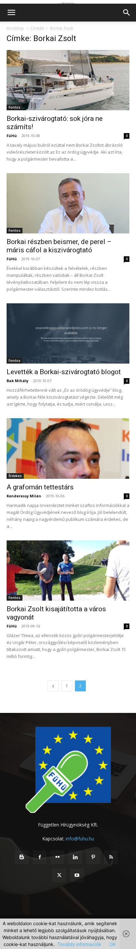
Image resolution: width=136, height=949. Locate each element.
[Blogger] (21, 857)
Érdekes (15, 476)
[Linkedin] (75, 857)
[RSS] (111, 857)
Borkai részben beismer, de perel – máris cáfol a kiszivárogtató (59, 246)
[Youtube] (77, 875)
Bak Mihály (17, 380)
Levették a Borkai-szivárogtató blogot (64, 372)
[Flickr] (57, 857)
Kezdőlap (15, 28)
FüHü (12, 135)
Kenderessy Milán (24, 495)
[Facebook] (39, 857)
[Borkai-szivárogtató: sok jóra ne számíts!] (68, 80)
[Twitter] (59, 875)
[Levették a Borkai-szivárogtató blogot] (68, 333)
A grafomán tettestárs (40, 487)
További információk (79, 944)
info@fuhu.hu (80, 838)
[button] (11, 13)
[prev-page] (53, 685)
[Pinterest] (93, 857)
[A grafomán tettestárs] (68, 448)
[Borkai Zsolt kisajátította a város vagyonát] (68, 570)
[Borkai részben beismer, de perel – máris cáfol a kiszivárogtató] (68, 203)
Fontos (14, 107)
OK (112, 944)
